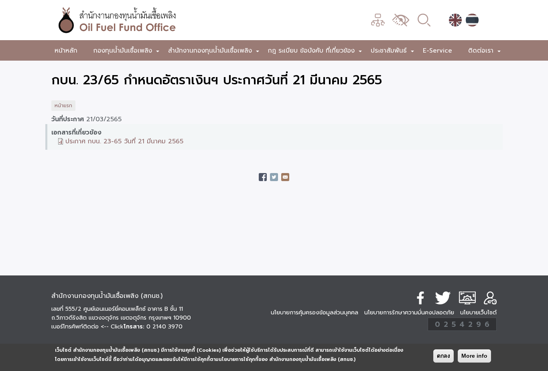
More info (474, 356)
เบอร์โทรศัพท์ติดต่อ (87, 326)
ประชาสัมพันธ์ (393, 52)
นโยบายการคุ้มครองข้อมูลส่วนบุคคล (314, 312)
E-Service (437, 50)
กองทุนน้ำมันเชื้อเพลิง (126, 52)
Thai (472, 20)
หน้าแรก (63, 105)
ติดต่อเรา (484, 52)
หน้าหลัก (66, 50)
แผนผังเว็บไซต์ (378, 20)
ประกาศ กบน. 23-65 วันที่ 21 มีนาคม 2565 (124, 141)
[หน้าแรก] (159, 20)
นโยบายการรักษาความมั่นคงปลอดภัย (409, 312)
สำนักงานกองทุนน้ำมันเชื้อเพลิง (214, 52)
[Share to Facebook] (263, 177)
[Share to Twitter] (274, 177)
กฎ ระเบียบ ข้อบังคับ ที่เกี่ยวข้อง (315, 52)
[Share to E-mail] (285, 177)
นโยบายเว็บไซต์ (478, 312)
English (455, 20)
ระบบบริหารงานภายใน (467, 298)
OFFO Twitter (443, 298)
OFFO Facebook (420, 298)
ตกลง (443, 356)
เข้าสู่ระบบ (490, 298)
